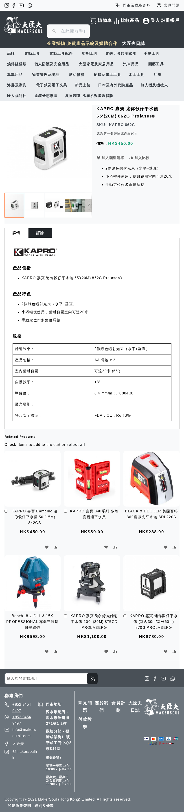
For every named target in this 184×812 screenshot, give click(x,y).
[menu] (92, 74)
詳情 (16, 233)
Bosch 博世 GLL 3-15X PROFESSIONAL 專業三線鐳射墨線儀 (32, 621)
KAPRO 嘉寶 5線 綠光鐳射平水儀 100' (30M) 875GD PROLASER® (94, 621)
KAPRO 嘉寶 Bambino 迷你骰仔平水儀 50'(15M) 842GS (35, 517)
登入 (155, 20)
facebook (14, 5)
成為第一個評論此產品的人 (117, 133)
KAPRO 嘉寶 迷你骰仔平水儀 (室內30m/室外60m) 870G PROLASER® (153, 621)
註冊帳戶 (170, 20)
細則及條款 (44, 806)
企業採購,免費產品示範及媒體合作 (82, 43)
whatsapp (29, 5)
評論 (40, 233)
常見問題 (172, 5)
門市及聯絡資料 (136, 5)
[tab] (16, 233)
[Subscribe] (92, 678)
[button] (35, 205)
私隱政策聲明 (19, 806)
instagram (6, 5)
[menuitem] (12, 53)
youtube (21, 5)
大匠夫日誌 (133, 43)
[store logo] (23, 26)
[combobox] (68, 31)
